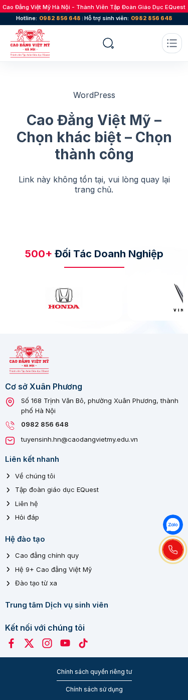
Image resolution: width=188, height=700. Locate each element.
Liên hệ (26, 503)
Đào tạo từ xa (36, 583)
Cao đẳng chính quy (47, 555)
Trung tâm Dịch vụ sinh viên (56, 605)
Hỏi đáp (27, 517)
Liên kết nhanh (32, 459)
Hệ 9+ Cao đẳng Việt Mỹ (53, 569)
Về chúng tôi (35, 476)
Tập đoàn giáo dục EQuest (57, 489)
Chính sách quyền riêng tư (94, 671)
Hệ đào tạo (25, 539)
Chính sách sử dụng (94, 689)
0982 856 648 (60, 18)
